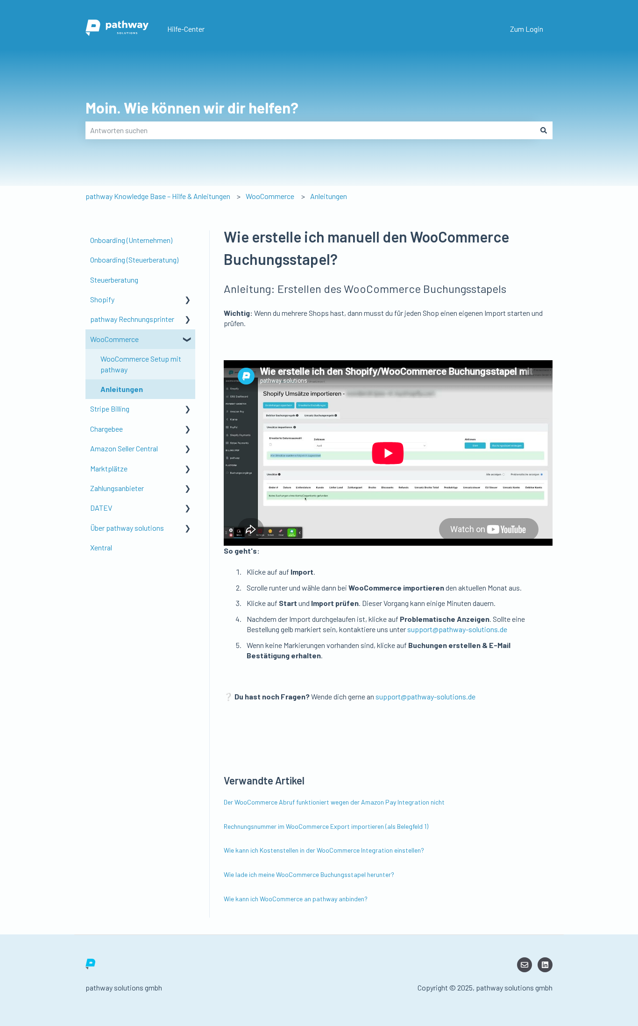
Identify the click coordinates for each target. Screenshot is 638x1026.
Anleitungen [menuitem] (121, 389)
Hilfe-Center (186, 28)
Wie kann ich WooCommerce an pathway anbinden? (296, 899)
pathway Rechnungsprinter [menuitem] (132, 318)
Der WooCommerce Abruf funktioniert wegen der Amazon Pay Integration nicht (334, 802)
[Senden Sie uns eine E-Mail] (524, 964)
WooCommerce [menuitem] (114, 339)
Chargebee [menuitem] (106, 428)
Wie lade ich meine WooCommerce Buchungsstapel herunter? (309, 874)
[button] (187, 300)
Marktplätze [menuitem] (109, 468)
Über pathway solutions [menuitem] (127, 527)
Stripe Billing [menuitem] (109, 408)
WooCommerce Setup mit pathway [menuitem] (140, 363)
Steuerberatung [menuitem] (114, 279)
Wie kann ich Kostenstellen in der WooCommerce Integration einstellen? (324, 850)
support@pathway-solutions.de (457, 629)
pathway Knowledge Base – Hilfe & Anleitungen (157, 196)
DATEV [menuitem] (101, 507)
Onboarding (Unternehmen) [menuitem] (131, 239)
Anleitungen (328, 196)
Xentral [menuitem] (101, 547)
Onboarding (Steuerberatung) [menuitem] (134, 259)
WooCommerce (270, 196)
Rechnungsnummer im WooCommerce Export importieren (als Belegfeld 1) (326, 826)
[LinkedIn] (545, 964)
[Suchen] (544, 130)
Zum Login (526, 28)
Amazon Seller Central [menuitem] (124, 448)
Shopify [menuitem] (102, 299)
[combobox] (310, 130)
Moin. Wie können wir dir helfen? (191, 107)
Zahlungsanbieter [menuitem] (117, 488)
